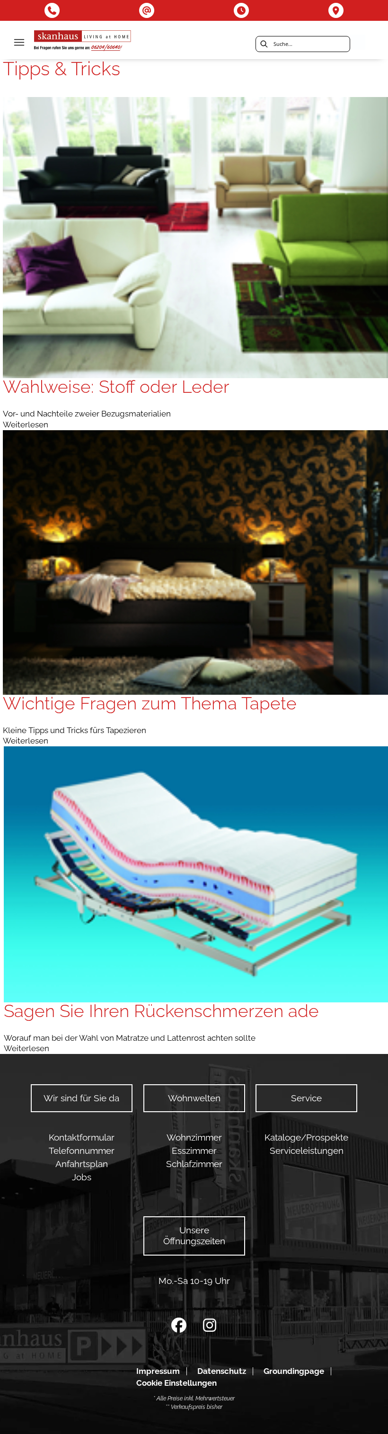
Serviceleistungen (307, 1151)
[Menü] (18, 42)
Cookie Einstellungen (176, 1383)
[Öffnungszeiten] (241, 10)
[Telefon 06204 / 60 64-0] (52, 10)
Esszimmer (194, 1151)
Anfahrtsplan (81, 1164)
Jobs (81, 1177)
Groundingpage (294, 1371)
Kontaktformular (82, 1137)
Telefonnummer (82, 1151)
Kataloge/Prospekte (306, 1137)
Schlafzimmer (194, 1164)
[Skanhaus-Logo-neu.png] (83, 41)
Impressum (158, 1371)
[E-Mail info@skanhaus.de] (146, 10)
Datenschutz (221, 1371)
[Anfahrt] (336, 10)
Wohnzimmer (194, 1137)
